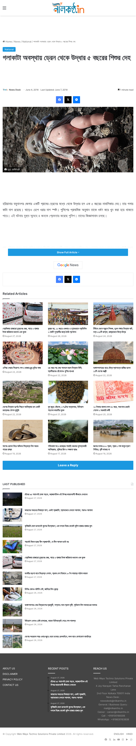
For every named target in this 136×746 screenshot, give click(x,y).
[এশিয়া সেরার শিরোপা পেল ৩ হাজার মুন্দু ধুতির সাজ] (23, 352)
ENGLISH (119, 734)
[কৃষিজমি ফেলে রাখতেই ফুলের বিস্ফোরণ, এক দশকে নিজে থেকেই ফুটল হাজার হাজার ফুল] (12, 530)
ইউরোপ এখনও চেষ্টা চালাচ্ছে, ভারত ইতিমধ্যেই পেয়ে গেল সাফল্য (50, 620)
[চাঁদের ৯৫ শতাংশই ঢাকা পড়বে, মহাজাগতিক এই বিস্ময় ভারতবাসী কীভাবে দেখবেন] (12, 499)
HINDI (129, 734)
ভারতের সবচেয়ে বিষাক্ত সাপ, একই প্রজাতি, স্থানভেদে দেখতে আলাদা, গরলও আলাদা (59, 510)
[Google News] (68, 265)
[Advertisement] (68, 27)
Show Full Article (67, 252)
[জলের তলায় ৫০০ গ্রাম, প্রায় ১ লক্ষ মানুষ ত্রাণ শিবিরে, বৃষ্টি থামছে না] (113, 431)
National (26, 41)
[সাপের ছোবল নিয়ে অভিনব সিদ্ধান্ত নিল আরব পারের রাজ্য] (23, 431)
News (17, 41)
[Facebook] (59, 99)
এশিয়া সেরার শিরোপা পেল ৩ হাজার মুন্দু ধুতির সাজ (22, 367)
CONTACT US (10, 685)
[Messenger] (76, 99)
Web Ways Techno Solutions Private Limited (41, 734)
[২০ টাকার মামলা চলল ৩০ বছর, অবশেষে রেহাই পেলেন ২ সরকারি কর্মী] (113, 392)
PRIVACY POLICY (12, 679)
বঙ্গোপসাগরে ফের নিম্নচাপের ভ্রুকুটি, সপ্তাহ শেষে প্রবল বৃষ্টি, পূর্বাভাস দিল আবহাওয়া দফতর (61, 604)
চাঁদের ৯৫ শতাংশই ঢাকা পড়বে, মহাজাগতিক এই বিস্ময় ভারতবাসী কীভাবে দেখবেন (56, 494)
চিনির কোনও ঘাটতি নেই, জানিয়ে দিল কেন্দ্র (41, 589)
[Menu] (4, 9)
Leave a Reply (68, 465)
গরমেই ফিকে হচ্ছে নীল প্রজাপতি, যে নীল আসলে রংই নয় (47, 541)
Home (8, 41)
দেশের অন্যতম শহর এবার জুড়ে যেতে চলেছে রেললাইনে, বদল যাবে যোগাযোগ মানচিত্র (58, 636)
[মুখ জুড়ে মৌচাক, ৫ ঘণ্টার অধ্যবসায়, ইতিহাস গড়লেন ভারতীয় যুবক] (68, 392)
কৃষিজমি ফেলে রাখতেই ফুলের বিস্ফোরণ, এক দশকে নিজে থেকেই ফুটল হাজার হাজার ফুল (58, 525)
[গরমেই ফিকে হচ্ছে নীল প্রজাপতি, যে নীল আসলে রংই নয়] (12, 546)
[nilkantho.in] (68, 7)
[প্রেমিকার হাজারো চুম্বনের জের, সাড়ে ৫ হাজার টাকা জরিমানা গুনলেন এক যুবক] (23, 313)
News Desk (15, 89)
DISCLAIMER (10, 674)
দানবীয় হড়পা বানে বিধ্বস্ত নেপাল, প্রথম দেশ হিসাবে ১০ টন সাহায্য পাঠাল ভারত (56, 573)
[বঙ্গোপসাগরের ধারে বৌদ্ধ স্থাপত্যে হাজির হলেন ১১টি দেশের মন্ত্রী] (113, 352)
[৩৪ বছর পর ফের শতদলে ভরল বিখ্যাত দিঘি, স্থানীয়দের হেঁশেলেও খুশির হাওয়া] (68, 352)
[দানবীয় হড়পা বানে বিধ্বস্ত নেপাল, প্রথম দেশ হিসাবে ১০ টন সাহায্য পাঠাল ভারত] (12, 578)
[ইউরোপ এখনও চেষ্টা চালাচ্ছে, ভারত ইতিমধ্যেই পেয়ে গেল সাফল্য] (12, 625)
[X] (68, 99)
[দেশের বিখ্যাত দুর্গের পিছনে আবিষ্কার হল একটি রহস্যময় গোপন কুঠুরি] (23, 392)
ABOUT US (9, 668)
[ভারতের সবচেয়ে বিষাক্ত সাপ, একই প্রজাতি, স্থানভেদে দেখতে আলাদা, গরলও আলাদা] (12, 515)
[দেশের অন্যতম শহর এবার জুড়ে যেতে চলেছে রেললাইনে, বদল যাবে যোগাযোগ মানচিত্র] (12, 641)
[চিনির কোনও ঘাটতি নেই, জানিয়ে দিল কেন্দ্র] (12, 594)
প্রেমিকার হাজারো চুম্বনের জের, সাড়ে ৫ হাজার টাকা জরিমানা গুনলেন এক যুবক (55, 557)
